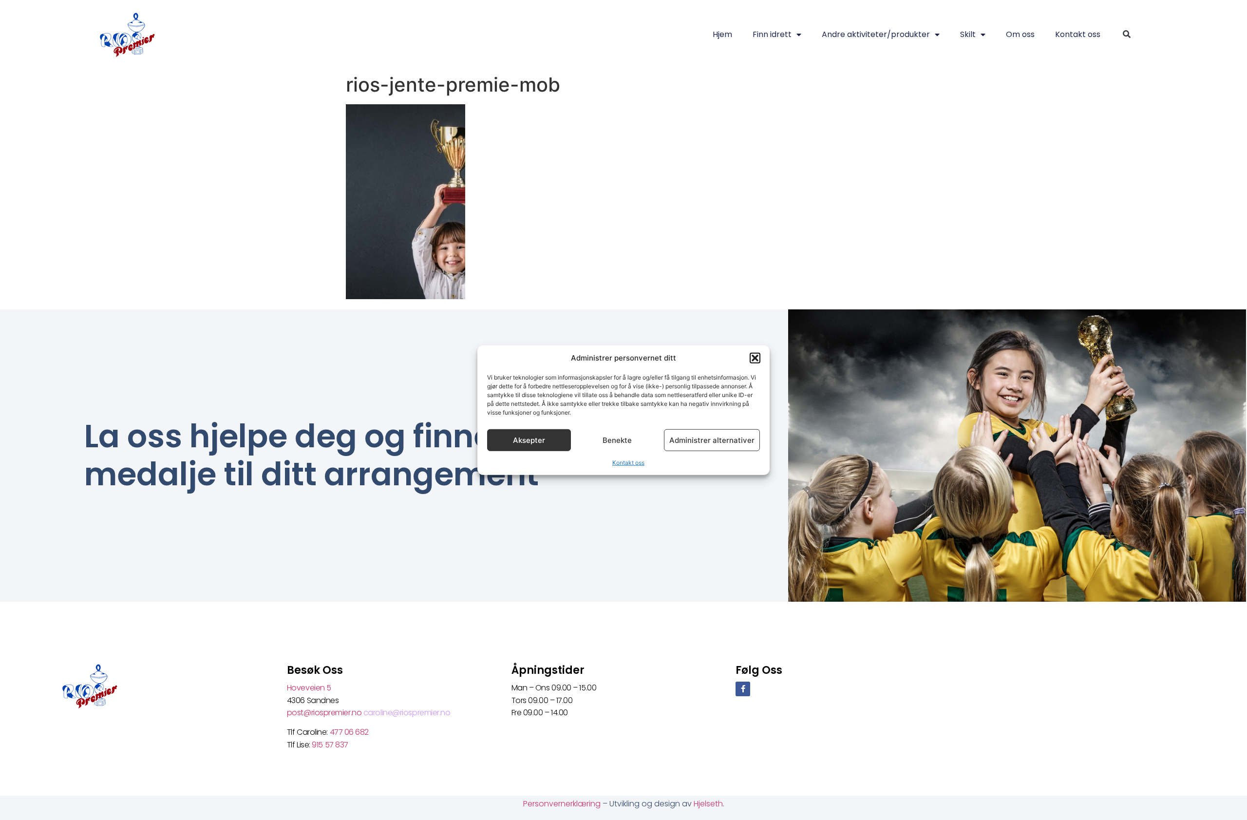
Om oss (1020, 34)
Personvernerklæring (563, 803)
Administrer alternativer (712, 439)
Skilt (968, 34)
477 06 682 (350, 732)
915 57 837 (330, 744)
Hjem (722, 34)
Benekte (617, 439)
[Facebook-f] (743, 689)
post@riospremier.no (325, 712)
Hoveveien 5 (309, 687)
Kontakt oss (628, 462)
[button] (755, 358)
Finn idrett (772, 34)
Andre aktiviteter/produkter (876, 34)
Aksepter (529, 439)
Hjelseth (708, 803)
